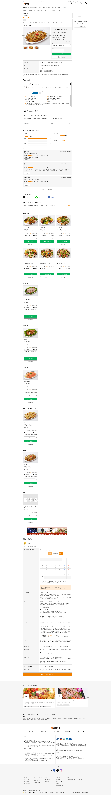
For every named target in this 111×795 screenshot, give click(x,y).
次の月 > (60, 553)
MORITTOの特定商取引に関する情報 (46, 666)
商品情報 (24, 10)
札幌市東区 (38, 718)
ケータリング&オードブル (43, 7)
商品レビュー (46, 10)
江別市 (28, 719)
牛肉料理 (31, 205)
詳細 (30, 233)
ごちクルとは (31, 731)
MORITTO (59, 7)
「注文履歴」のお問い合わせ (56, 612)
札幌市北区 (33, 718)
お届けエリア (26, 121)
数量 (53, 48)
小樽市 (80, 718)
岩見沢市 (84, 718)
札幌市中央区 (28, 718)
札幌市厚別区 (65, 718)
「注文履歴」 (47, 611)
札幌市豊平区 (49, 718)
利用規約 (67, 731)
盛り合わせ (25, 205)
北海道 (49, 7)
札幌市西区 (59, 718)
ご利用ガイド (59, 10)
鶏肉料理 (36, 205)
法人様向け (78, 1)
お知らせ (68, 777)
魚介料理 (41, 205)
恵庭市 (39, 719)
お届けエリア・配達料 (38, 10)
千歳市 (35, 719)
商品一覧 (53, 10)
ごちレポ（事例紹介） (70, 779)
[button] (35, 123)
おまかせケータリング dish (38, 784)
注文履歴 (38, 753)
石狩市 (46, 719)
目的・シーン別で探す (26, 783)
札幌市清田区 (76, 718)
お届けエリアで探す (26, 779)
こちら (56, 588)
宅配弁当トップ (25, 777)
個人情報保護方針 (59, 785)
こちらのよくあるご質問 (44, 598)
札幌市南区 (54, 718)
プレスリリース (62, 792)
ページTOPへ (54, 766)
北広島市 (42, 719)
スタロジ (79, 779)
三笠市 (32, 719)
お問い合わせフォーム (56, 617)
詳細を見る (30, 245)
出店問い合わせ (58, 781)
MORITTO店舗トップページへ (47, 674)
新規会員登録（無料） (71, 1)
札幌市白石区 (44, 718)
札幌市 (53, 7)
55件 (41, 90)
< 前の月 (50, 553)
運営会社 (57, 779)
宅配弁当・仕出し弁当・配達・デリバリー (30, 7)
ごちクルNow (80, 777)
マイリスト (86, 1)
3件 (33, 17)
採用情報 (57, 792)
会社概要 (41, 792)
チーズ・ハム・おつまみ (49, 205)
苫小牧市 (24, 719)
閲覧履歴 (82, 1)
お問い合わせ (79, 731)
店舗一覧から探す (26, 781)
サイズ (53, 43)
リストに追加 (55, 57)
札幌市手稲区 (70, 718)
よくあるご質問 (49, 635)
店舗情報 (30, 10)
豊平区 (56, 7)
